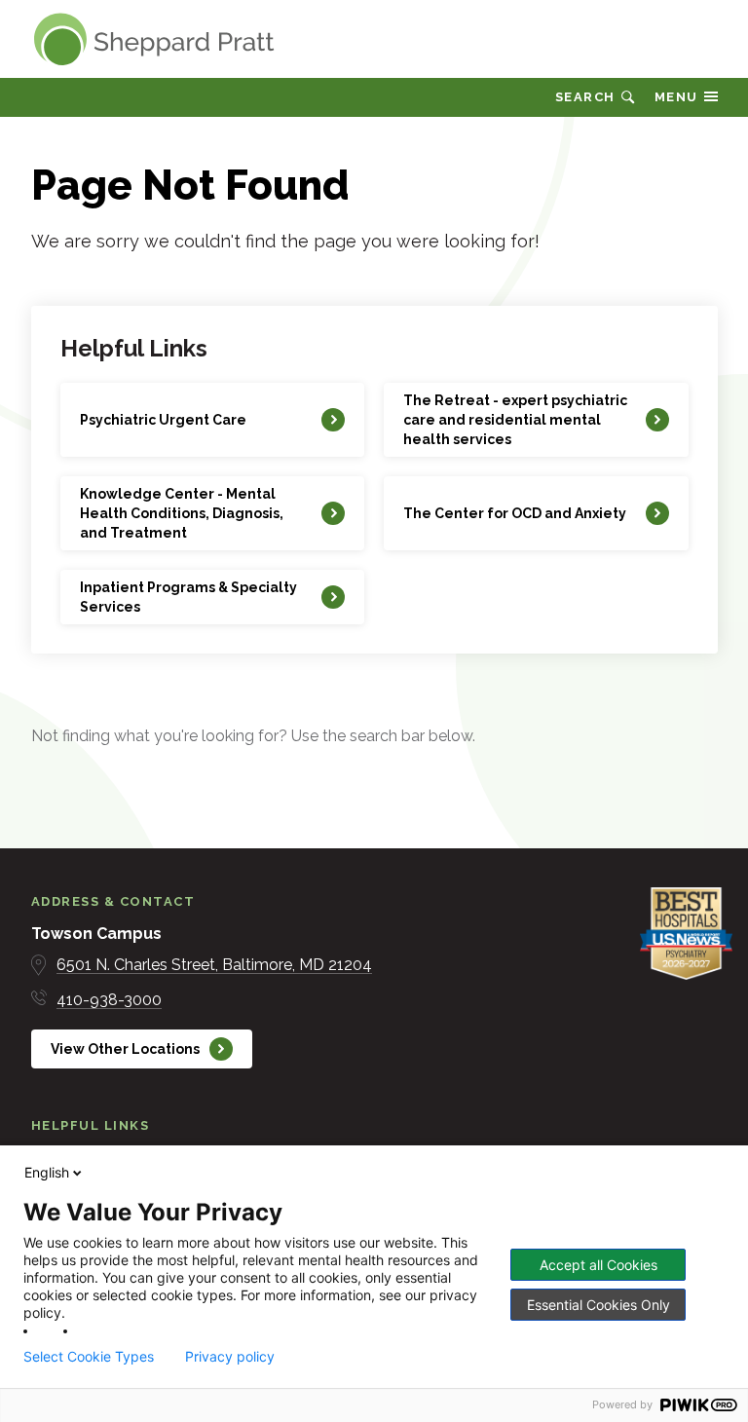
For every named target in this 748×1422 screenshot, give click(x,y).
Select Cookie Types (88, 1357)
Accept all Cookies (598, 1264)
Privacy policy (230, 1357)
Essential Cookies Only (598, 1304)
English (46, 1172)
